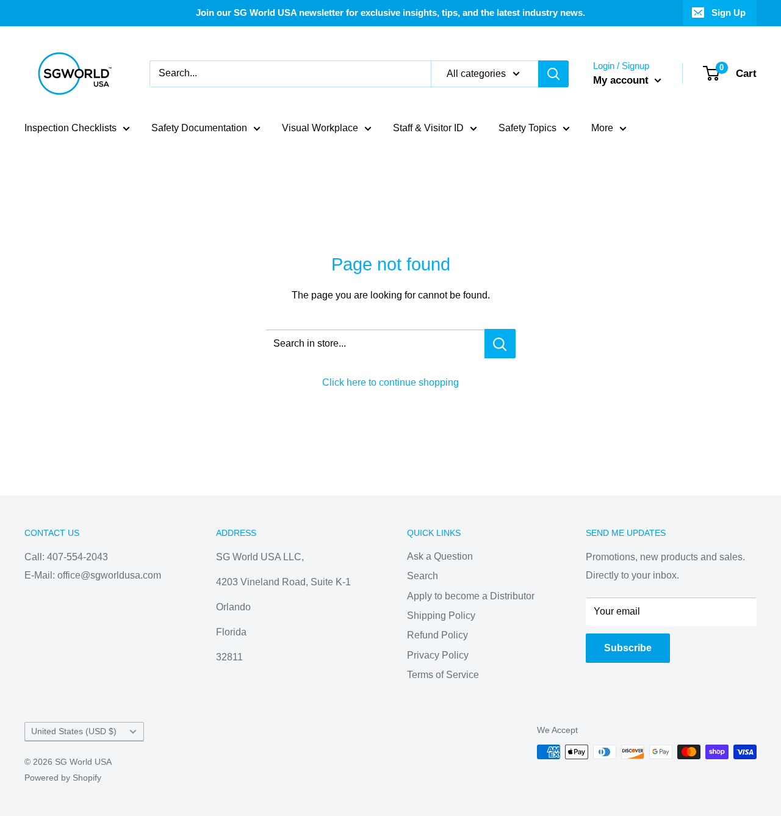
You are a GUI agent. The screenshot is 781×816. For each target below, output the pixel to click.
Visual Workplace (320, 128)
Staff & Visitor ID (428, 128)
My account (622, 80)
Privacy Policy (438, 655)
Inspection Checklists (70, 128)
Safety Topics (527, 128)
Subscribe (628, 648)
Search (422, 576)
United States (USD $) (74, 731)
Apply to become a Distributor (470, 596)
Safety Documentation (199, 128)
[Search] (553, 73)
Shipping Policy (441, 615)
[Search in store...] (500, 343)
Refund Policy (437, 635)
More (602, 128)
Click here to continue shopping (390, 382)
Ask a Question (440, 556)
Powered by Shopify (62, 777)
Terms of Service (443, 675)
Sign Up (728, 12)
